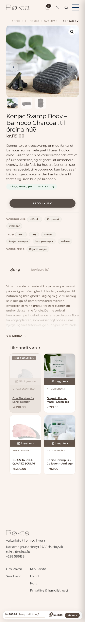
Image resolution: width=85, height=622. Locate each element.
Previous (13, 67)
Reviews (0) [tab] (40, 270)
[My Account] (57, 7)
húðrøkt (49, 234)
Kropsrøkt (53, 219)
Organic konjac (38, 249)
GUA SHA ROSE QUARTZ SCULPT (23, 461)
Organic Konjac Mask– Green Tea (58, 400)
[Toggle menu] (75, 7)
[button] (72, 31)
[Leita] (66, 7)
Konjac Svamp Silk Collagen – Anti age (60, 461)
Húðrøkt (32, 20)
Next (71, 67)
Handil (15, 20)
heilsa (21, 234)
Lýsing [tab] (14, 270)
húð (34, 234)
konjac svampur (18, 241)
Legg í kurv (42, 203)
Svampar (51, 20)
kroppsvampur (44, 241)
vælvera (65, 241)
